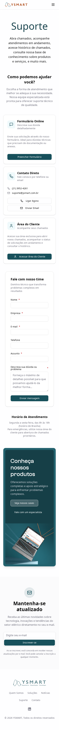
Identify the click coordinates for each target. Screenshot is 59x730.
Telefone (15, 340)
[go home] (29, 683)
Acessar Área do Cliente (32, 256)
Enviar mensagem (29, 398)
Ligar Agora (32, 200)
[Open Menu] (53, 4)
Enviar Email (32, 208)
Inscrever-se (29, 642)
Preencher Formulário (29, 156)
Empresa (17, 313)
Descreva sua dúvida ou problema (29, 368)
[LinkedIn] (29, 709)
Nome (15, 300)
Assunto (16, 353)
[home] (16, 4)
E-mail (15, 326)
